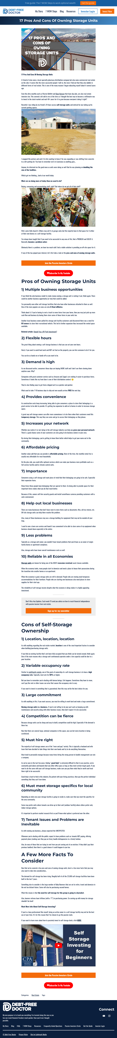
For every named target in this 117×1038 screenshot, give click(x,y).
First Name (56, 1003)
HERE (79, 870)
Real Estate (35, 945)
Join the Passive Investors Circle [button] (58, 213)
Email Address (57, 1022)
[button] (58, 989)
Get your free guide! (75, 1032)
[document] (58, 1013)
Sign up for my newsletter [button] (58, 560)
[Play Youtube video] (58, 896)
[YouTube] (103, 966)
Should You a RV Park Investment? (45, 281)
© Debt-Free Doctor (9, 984)
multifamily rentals (35, 622)
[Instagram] (109, 966)
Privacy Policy (23, 984)
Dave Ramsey (60, 44)
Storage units (26, 513)
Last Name (56, 1012)
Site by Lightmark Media (39, 984)
